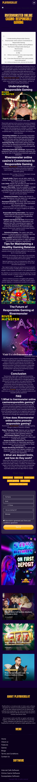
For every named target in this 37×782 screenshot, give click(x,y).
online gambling (14, 426)
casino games (7, 477)
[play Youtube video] (18, 294)
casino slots (18, 477)
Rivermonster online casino (11, 78)
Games (4, 748)
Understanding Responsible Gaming (18, 38)
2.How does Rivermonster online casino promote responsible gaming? (20, 59)
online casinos (13, 166)
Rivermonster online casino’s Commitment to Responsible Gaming (18, 41)
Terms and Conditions (9, 754)
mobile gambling (13, 481)
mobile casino (29, 477)
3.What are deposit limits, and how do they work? (20, 62)
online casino (25, 481)
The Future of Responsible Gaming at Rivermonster (19, 47)
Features (4, 745)
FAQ (19, 53)
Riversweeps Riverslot (11, 609)
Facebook (12, 389)
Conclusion (18, 50)
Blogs (3, 751)
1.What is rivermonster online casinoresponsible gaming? (20, 55)
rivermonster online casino (18, 484)
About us (4, 742)
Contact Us (5, 756)
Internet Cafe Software (10, 770)
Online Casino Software (10, 773)
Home (3, 739)
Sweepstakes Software (10, 776)
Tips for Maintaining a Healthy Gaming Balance (19, 44)
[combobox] (6, 505)
